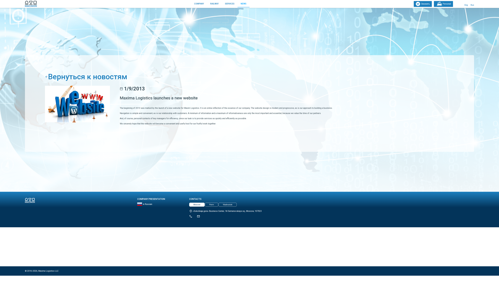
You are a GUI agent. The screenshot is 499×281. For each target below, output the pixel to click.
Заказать (425, 4)
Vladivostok (227, 205)
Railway (214, 3)
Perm (211, 205)
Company (199, 3)
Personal (447, 4)
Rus (472, 5)
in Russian (147, 204)
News (243, 3)
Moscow (196, 205)
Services (229, 3)
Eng (466, 5)
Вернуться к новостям (87, 76)
